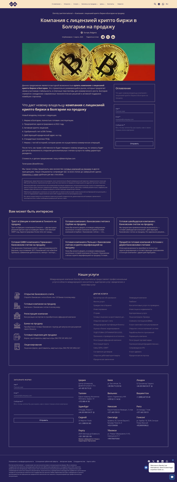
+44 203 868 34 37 (143, 386)
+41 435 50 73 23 (84, 388)
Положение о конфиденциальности (21, 461)
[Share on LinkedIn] (113, 37)
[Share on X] (108, 37)
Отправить (134, 143)
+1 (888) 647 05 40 (143, 397)
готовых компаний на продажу (77, 169)
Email (118, 117)
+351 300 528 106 (85, 436)
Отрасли (67, 4)
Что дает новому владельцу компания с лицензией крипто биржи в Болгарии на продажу (132, 95)
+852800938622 (143, 425)
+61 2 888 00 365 (84, 423)
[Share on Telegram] (103, 37)
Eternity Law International (63, 13)
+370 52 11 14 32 (114, 399)
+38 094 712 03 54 (114, 386)
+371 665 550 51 (114, 412)
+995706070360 (114, 439)
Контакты (110, 4)
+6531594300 (113, 425)
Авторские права (66, 461)
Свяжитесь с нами (30, 174)
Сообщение (120, 125)
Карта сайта (91, 461)
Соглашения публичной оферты (46, 461)
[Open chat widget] (172, 477)
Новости (120, 4)
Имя (118, 109)
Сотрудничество (79, 461)
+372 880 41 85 (84, 401)
